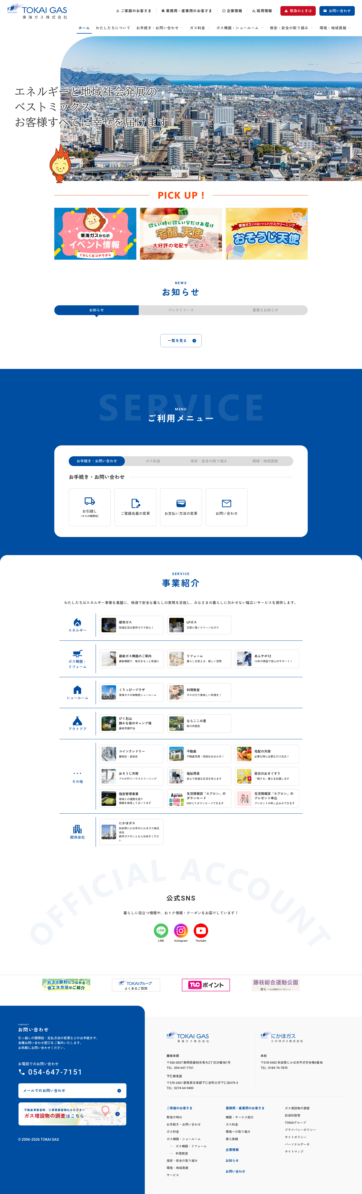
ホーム (84, 28)
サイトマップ (294, 1189)
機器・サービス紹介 (240, 1155)
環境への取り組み (238, 1170)
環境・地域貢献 (333, 28)
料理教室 (182, 1191)
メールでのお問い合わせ (44, 1129)
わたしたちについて (113, 28)
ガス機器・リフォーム (191, 1184)
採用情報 (264, 11)
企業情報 (234, 11)
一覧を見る (177, 379)
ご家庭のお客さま (136, 11)
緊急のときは (301, 11)
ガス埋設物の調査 (297, 1146)
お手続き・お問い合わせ (157, 28)
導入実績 (232, 1177)
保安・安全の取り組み (289, 28)
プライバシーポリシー (300, 1168)
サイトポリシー (296, 1175)
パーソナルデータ (297, 1182)
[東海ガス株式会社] (37, 11)
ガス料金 (197, 28)
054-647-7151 (55, 1110)
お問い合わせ (340, 11)
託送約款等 (292, 1153)
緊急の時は (174, 1155)
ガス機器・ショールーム (237, 28)
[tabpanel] (95, 234)
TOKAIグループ (295, 1160)
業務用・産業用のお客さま (189, 11)
